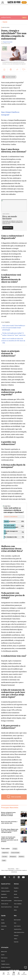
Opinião (3, 923)
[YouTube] (23, 877)
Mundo (15, 894)
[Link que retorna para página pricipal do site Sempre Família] (9, 17)
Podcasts (16, 935)
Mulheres (21, 856)
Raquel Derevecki (7, 42)
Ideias (15, 910)
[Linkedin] (18, 877)
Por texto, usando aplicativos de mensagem (11, 526)
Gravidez (4, 856)
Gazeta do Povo (17, 929)
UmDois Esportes (18, 900)
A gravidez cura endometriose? (8, 443)
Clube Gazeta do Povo (19, 932)
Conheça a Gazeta (5, 891)
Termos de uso (4, 904)
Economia (16, 897)
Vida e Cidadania (17, 904)
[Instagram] (14, 877)
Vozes (2, 920)
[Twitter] (9, 877)
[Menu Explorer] (2, 2)
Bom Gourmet (17, 920)
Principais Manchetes (9, 808)
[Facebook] (4, 877)
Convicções (4, 926)
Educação (16, 907)
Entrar (19, 974)
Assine (2, 954)
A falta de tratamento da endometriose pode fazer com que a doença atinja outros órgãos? (13, 693)
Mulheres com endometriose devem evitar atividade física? (12, 548)
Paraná (15, 891)
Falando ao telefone (9, 521)
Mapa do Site (4, 897)
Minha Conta (4, 951)
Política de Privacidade (6, 900)
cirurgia (15, 849)
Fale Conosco (4, 958)
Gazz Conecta (17, 926)
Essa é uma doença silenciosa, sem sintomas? (14, 150)
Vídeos (15, 938)
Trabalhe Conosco (5, 964)
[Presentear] (11, 70)
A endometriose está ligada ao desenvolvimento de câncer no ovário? (11, 278)
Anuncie (3, 961)
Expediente (3, 894)
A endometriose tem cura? (14, 656)
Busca (8, 974)
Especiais (16, 942)
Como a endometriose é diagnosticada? (12, 237)
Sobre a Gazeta (4, 888)
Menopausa (13, 856)
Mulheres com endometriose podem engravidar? (11, 392)
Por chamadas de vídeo (10, 537)
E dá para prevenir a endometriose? (10, 726)
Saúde (5, 22)
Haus (15, 923)
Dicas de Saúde (15, 852)
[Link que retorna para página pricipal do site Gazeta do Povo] (14, 2)
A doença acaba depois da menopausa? (13, 466)
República (16, 888)
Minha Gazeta (13, 974)
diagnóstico (5, 852)
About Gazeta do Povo (6, 907)
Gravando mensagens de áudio (11, 532)
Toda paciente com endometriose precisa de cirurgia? (13, 595)
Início (4, 974)
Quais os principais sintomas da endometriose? (10, 353)
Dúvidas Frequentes (5, 967)
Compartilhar (24, 974)
